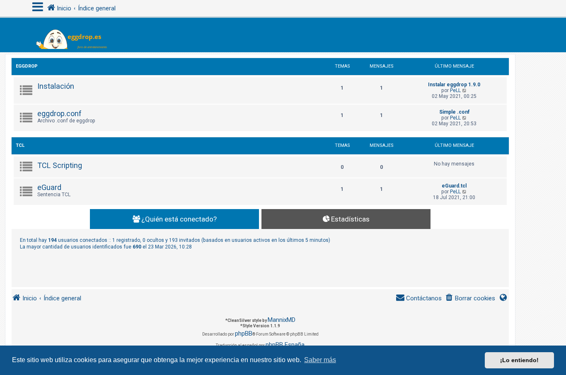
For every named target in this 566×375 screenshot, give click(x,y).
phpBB (243, 333)
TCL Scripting (59, 165)
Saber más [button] (320, 359)
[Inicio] (76, 35)
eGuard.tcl (454, 186)
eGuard (49, 187)
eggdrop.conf (59, 113)
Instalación (55, 86)
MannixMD (281, 320)
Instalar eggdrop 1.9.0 (454, 85)
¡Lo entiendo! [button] (519, 360)
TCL (20, 145)
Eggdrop (27, 66)
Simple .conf (454, 112)
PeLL (455, 90)
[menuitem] (470, 298)
